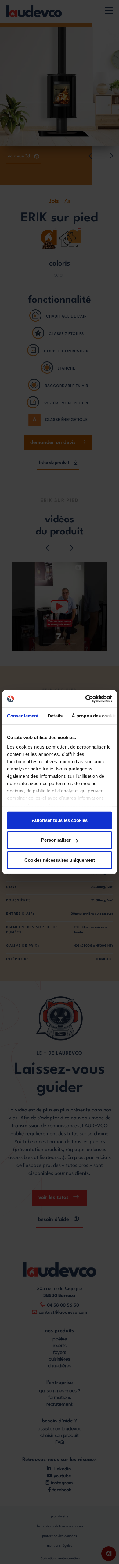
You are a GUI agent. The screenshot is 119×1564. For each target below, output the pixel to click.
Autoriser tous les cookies (60, 820)
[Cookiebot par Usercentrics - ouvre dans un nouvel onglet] (85, 699)
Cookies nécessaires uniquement (59, 859)
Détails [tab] (55, 715)
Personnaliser (56, 840)
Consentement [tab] (22, 715)
